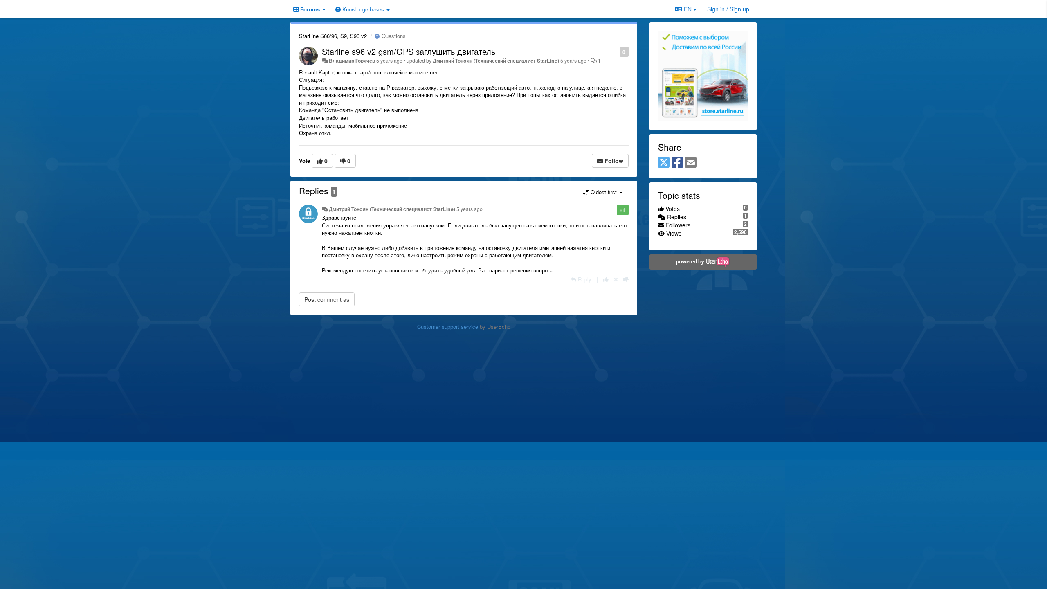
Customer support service (447, 326)
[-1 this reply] (626, 279)
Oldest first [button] (603, 192)
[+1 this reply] (606, 279)
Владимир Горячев (352, 60)
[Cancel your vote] (616, 279)
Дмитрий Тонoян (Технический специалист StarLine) (496, 60)
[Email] (691, 163)
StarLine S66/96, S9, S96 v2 (333, 36)
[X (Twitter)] (664, 163)
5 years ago (469, 209)
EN (687, 9)
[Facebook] (677, 163)
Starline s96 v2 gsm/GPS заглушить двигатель (408, 51)
